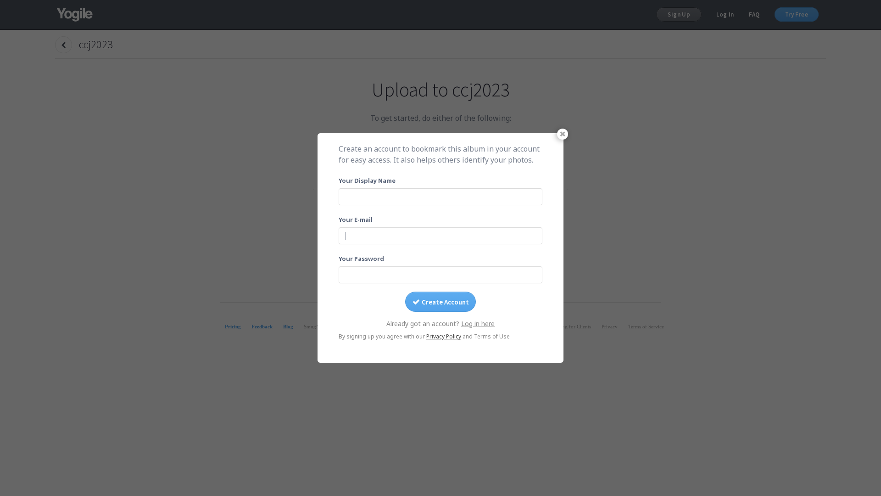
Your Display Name (367, 180)
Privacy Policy (443, 336)
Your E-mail (356, 219)
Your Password (361, 258)
